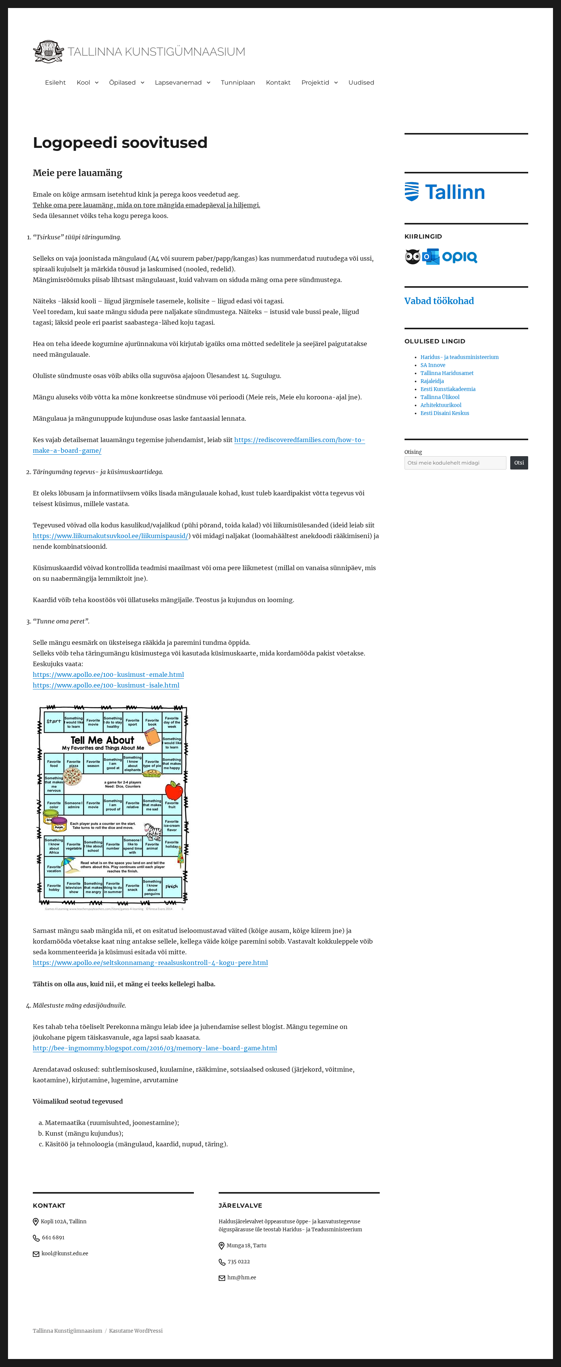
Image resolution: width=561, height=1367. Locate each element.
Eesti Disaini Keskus (445, 413)
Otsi (519, 463)
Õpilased (122, 82)
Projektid (315, 82)
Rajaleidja (432, 381)
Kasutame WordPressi (136, 1331)
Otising (413, 452)
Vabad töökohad (439, 300)
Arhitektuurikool (441, 405)
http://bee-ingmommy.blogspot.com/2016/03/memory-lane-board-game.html (155, 1048)
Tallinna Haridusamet (447, 373)
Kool (83, 82)
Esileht (55, 82)
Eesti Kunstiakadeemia (448, 389)
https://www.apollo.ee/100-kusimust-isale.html (106, 685)
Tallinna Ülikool (440, 397)
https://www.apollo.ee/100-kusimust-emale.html (108, 674)
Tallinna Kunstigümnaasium (67, 1331)
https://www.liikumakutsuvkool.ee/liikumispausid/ (110, 536)
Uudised (361, 82)
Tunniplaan (238, 82)
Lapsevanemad (178, 82)
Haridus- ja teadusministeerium (460, 357)
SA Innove (433, 365)
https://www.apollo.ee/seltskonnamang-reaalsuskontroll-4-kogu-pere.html (150, 962)
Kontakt (278, 82)
